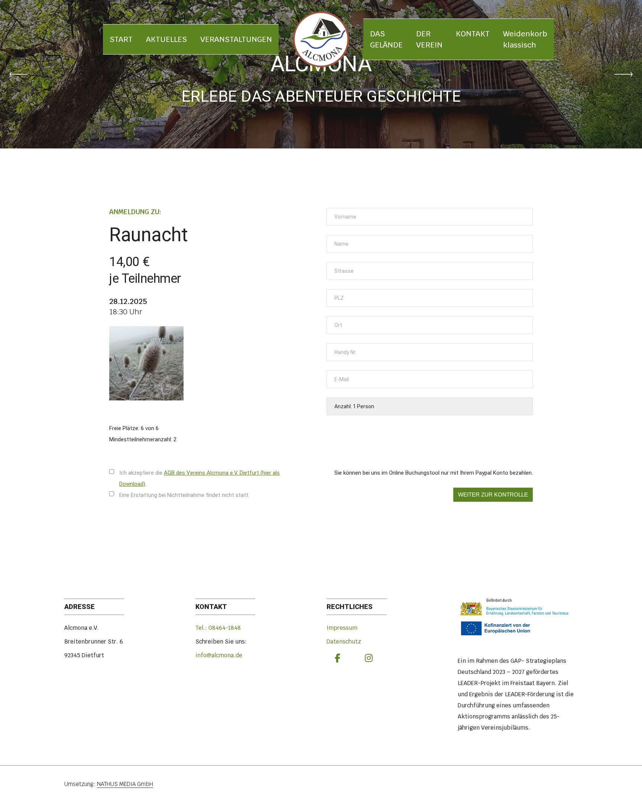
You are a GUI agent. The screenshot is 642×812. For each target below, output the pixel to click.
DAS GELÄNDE (386, 39)
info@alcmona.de (218, 655)
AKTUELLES (166, 39)
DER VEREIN (429, 39)
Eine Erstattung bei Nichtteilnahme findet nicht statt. (184, 495)
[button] (18, 74)
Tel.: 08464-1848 (218, 627)
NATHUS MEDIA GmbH (125, 784)
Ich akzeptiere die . (199, 478)
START (121, 39)
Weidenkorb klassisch (525, 39)
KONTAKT (473, 34)
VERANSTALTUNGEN (236, 39)
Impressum (342, 627)
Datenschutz (344, 641)
